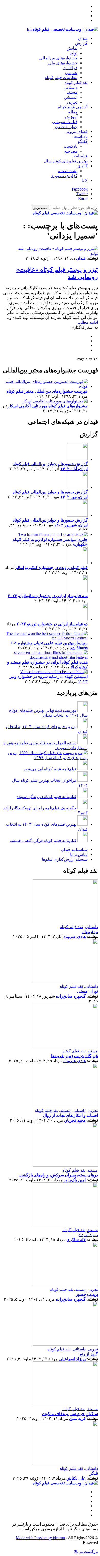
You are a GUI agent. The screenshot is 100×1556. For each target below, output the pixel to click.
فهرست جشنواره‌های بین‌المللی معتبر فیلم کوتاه (47, 391)
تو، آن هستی (87, 991)
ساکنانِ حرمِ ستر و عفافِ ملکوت (70, 1413)
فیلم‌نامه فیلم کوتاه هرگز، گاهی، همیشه (42, 840)
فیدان (83, 38)
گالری (82, 166)
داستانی (70, 87)
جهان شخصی (66, 126)
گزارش (81, 43)
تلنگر (94, 1473)
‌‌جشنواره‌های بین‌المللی (58, 58)
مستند (72, 92)
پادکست (70, 146)
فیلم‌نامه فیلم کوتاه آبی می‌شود (50, 769)
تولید (73, 53)
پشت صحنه (67, 171)
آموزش (71, 117)
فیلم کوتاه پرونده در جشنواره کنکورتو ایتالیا (51, 567)
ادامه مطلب (87, 322)
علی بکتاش (76, 1478)
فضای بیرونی (76, 131)
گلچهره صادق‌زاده (71, 996)
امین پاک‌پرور (75, 1180)
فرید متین (77, 1418)
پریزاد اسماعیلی (72, 1359)
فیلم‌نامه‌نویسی (64, 122)
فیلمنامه (81, 156)
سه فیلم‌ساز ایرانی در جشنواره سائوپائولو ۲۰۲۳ (48, 596)
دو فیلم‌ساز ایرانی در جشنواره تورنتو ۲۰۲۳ (52, 624)
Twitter (82, 194)
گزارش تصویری (64, 175)
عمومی (71, 72)
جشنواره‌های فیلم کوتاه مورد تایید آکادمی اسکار (48, 406)
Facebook (80, 189)
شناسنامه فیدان (74, 849)
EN (85, 180)
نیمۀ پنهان (90, 931)
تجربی (72, 102)
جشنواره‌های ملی (62, 63)
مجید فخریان (75, 1120)
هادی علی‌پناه (74, 936)
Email (83, 198)
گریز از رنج (88, 1354)
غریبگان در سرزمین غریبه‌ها (74, 1056)
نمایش (72, 48)
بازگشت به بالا (86, 1551)
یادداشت (80, 136)
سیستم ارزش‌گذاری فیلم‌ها (65, 859)
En (29, 29)
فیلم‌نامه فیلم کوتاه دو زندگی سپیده (46, 796)
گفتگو (83, 141)
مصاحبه (70, 151)
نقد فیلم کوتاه (76, 82)
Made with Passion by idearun (40, 1538)
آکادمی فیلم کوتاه (73, 107)
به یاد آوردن (88, 1235)
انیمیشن (70, 97)
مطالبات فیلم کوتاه (61, 77)
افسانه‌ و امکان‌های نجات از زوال (70, 1115)
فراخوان (70, 68)
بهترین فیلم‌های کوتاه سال (66, 161)
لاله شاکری (76, 1239)
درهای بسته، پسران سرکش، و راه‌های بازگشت (58, 1175)
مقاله (72, 112)
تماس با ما (79, 854)
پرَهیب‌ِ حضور (87, 1294)
